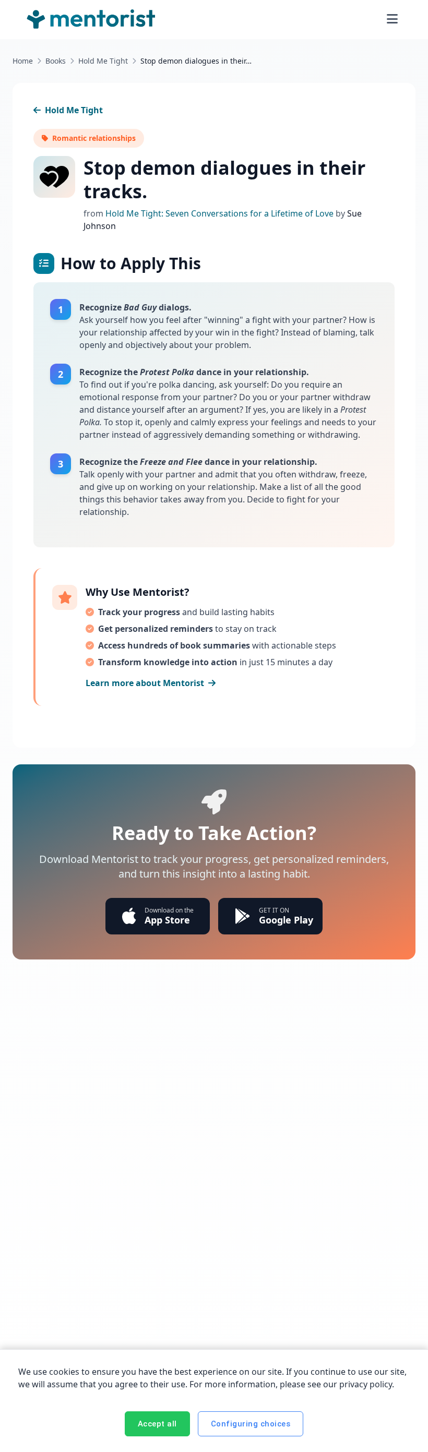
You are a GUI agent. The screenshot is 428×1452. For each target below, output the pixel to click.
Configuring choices (251, 1424)
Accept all (157, 1424)
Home (23, 61)
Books (55, 61)
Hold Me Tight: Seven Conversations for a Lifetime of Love (220, 213)
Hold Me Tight (103, 61)
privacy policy (365, 1384)
